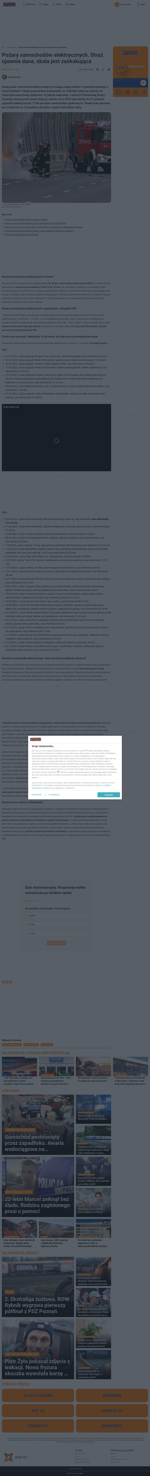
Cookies (46, 788)
